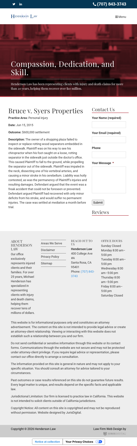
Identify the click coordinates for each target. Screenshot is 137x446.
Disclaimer (48, 250)
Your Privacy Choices (79, 441)
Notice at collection (47, 441)
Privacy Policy (50, 256)
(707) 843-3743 (111, 4)
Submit (98, 202)
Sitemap (46, 263)
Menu (122, 17)
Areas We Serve (51, 243)
